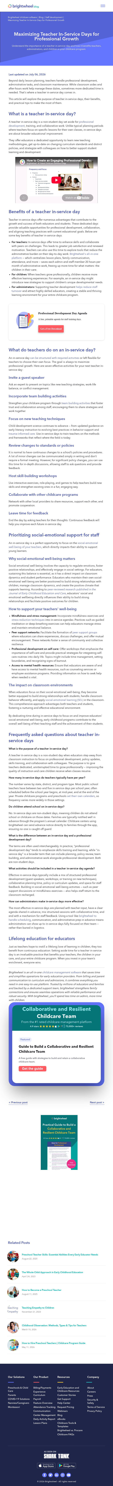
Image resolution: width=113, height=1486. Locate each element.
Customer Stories (66, 1395)
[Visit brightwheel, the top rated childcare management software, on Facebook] (44, 1475)
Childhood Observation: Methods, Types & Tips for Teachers (54, 1325)
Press (90, 1396)
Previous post (19, 1102)
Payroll (37, 1399)
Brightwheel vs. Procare (70, 1430)
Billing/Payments (42, 1388)
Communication (41, 1411)
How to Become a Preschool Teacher (41, 1290)
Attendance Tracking (44, 1407)
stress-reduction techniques (28, 620)
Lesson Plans (40, 1423)
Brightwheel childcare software (22, 17)
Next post (96, 1102)
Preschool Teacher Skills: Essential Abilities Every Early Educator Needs (60, 1255)
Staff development (54, 17)
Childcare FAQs (65, 1434)
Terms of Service (96, 1407)
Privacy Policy (94, 1411)
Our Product (40, 1377)
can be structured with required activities (54, 358)
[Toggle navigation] (103, 6)
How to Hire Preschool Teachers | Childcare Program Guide (53, 1343)
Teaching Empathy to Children (38, 1308)
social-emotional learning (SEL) (64, 700)
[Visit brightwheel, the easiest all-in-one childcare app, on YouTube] (68, 1475)
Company (93, 1377)
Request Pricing (65, 1407)
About (90, 1388)
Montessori (14, 1407)
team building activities (76, 403)
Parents (12, 1395)
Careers (91, 1392)
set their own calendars (81, 796)
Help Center (63, 1403)
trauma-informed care (22, 434)
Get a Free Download (51, 329)
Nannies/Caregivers (18, 1403)
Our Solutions (16, 1377)
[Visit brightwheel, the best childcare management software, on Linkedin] (56, 1475)
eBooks (61, 1419)
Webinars (62, 1411)
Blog (41, 17)
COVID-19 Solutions (19, 1399)
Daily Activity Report (44, 1419)
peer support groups (85, 632)
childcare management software (61, 972)
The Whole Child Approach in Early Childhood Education (52, 1272)
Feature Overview (42, 1403)
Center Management (44, 1415)
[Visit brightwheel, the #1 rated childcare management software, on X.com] (50, 1475)
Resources (63, 1377)
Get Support (63, 1399)
